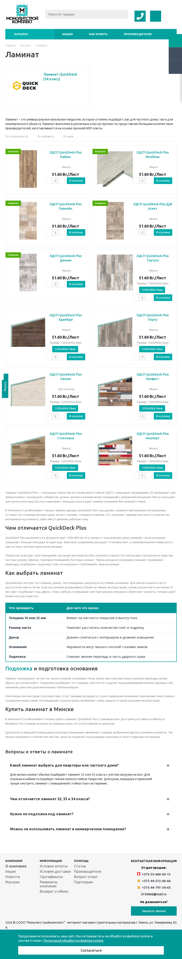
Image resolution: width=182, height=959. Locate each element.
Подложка (18, 668)
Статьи (80, 866)
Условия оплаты (54, 866)
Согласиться (91, 950)
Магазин (12, 882)
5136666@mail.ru (153, 894)
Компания (13, 860)
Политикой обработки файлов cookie (73, 940)
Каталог (21, 34)
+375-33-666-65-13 (155, 874)
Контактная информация (154, 861)
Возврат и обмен (54, 891)
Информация (51, 860)
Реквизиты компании (49, 884)
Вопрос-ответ (86, 877)
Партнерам (83, 882)
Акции (67, 34)
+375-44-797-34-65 (155, 887)
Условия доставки (55, 871)
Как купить (98, 34)
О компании (16, 866)
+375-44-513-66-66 (155, 881)
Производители (138, 34)
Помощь (81, 860)
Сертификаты (51, 877)
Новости (12, 877)
